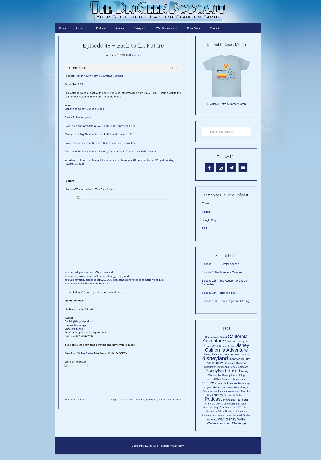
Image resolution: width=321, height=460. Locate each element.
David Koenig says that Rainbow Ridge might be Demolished (100, 142)
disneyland (151, 399)
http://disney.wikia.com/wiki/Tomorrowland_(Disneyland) (97, 276)
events (231, 379)
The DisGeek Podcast (158, 11)
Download (106, 75)
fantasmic (241, 379)
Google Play (209, 220)
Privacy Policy (176, 446)
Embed (118, 75)
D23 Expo (221, 346)
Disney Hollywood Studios (236, 354)
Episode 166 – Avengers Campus (222, 272)
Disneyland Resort (222, 370)
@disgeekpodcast (83, 321)
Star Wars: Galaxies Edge (223, 404)
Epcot (224, 379)
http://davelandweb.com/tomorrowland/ (87, 283)
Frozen (218, 383)
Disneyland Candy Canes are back (84, 108)
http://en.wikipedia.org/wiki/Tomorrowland (88, 272)
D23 (213, 346)
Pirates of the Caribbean (234, 395)
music (237, 391)
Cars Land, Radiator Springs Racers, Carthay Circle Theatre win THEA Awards (110, 151)
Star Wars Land (229, 407)
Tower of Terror (224, 415)
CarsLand (230, 341)
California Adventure (134, 399)
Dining (231, 346)
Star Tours (237, 399)
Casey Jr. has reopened (78, 117)
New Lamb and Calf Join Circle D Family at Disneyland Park (99, 125)
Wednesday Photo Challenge (226, 423)
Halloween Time (233, 383)
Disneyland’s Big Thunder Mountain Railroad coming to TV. (99, 134)
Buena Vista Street (216, 337)
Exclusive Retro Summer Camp (226, 103)
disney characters (212, 354)
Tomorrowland (175, 399)
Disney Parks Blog (233, 375)
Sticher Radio (85, 353)
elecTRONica (214, 379)
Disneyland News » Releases (232, 367)
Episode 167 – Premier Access (220, 263)
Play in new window (86, 75)
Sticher (206, 211)
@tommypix (81, 325)
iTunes (206, 203)
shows (226, 399)
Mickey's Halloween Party (226, 387)
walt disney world (232, 419)
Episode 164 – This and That (219, 292)
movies (230, 391)
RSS (80, 84)
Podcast (81, 399)
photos (218, 395)
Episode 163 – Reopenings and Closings (226, 301)
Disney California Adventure (227, 347)
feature (208, 383)
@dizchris (77, 328)
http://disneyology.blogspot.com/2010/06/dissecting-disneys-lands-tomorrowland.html (114, 279)
